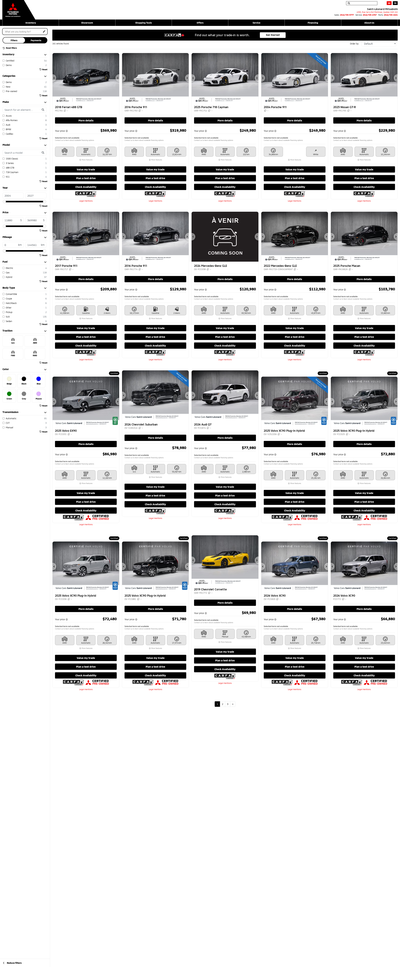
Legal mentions (86, 201)
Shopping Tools (143, 22)
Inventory (30, 22)
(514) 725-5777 (347, 15)
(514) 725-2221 (391, 15)
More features (86, 160)
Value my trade (86, 169)
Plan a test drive (86, 178)
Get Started (273, 35)
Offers (200, 22)
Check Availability (85, 186)
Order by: (354, 43)
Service (256, 22)
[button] (54, 78)
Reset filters (11, 48)
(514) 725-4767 (370, 15)
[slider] (4, 201)
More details (85, 120)
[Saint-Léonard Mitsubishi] (18, 8)
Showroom (87, 22)
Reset (44, 69)
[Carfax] (86, 193)
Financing (313, 22)
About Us (369, 22)
